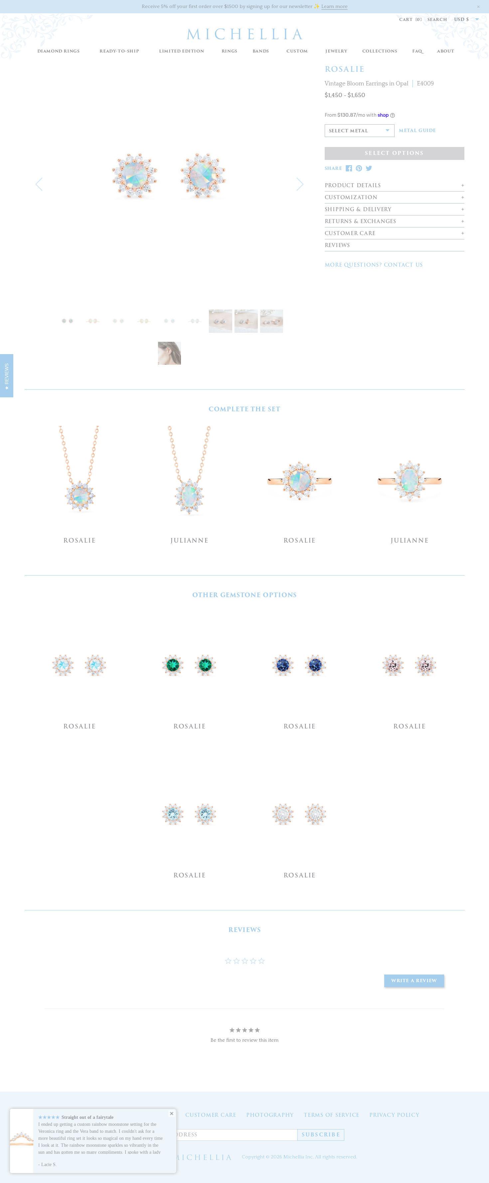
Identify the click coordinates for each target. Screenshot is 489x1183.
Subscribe (321, 1135)
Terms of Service (331, 1115)
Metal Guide (417, 130)
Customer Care (210, 1115)
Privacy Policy (394, 1115)
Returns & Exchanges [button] (360, 221)
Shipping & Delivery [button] (358, 209)
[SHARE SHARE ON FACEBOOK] (349, 168)
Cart (410, 19)
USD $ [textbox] (461, 19)
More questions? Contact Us (374, 265)
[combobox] (463, 19)
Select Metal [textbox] (348, 130)
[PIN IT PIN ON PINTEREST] (359, 168)
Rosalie (79, 540)
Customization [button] (351, 197)
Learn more (334, 6)
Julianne (189, 540)
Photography (270, 1115)
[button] (229, 51)
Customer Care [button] (350, 233)
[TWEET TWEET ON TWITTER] (369, 168)
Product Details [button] (353, 186)
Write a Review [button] (414, 980)
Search (437, 19)
